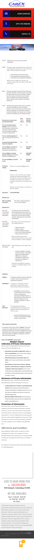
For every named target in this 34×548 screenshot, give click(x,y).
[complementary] (28, 542)
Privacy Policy (5, 535)
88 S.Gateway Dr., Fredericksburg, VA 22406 (17, 488)
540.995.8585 (18, 485)
